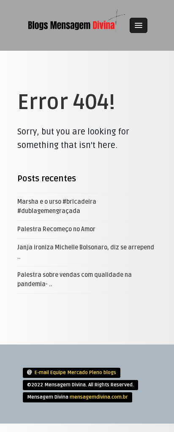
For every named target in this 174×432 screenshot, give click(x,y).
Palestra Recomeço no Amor (56, 229)
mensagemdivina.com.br (99, 397)
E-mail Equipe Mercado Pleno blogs (75, 372)
